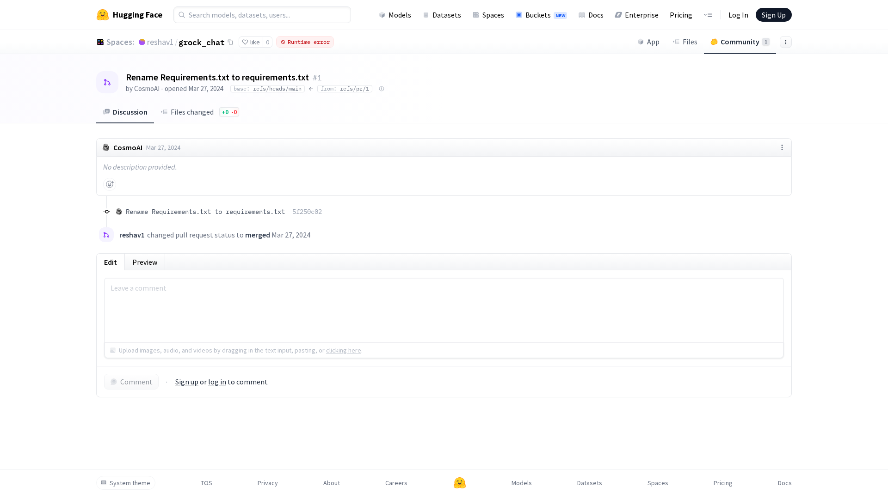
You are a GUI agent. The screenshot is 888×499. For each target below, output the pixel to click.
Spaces (493, 14)
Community (744, 41)
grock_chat (202, 42)
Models (399, 14)
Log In (738, 14)
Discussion (130, 111)
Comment (136, 381)
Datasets (446, 14)
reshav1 (160, 42)
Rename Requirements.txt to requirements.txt (224, 211)
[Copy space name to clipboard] (230, 42)
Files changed (204, 111)
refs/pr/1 (345, 88)
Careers (396, 483)
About (331, 483)
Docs (596, 14)
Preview (144, 262)
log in (217, 381)
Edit (110, 262)
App (653, 41)
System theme (130, 483)
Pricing (681, 14)
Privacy (268, 483)
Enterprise (642, 14)
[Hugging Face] (459, 482)
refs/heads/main (268, 88)
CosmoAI (147, 88)
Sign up (186, 381)
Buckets (545, 14)
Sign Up (774, 14)
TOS (206, 483)
